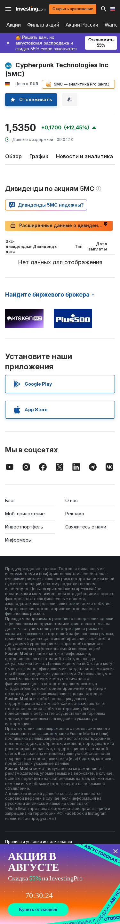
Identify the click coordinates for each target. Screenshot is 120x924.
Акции (13, 25)
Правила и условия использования (38, 841)
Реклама (74, 513)
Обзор (13, 156)
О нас (71, 500)
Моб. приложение (25, 513)
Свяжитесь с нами (85, 526)
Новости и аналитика (84, 156)
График (38, 156)
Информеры (18, 540)
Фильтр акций (43, 25)
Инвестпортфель (24, 526)
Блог (10, 500)
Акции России (82, 25)
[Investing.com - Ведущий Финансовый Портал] (30, 9)
